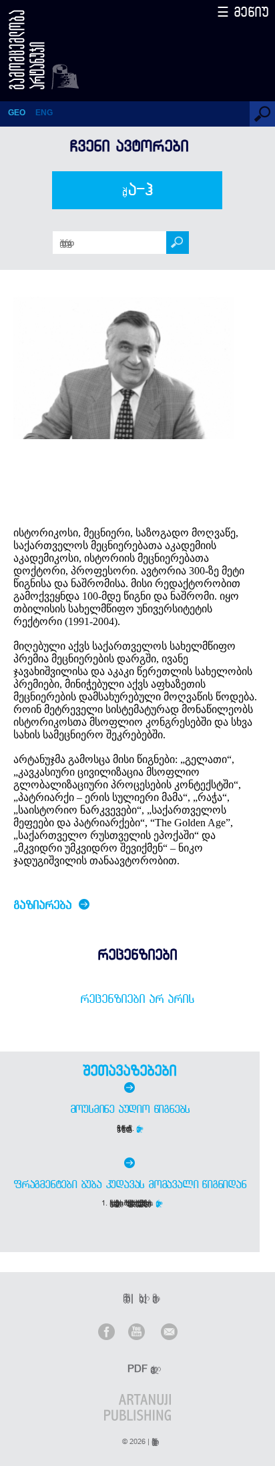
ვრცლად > (139, 1128)
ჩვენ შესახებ (124, 1297)
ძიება (138, 190)
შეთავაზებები (129, 1070)
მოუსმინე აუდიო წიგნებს (130, 1109)
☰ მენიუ (243, 12)
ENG (44, 112)
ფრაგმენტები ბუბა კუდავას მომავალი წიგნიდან (129, 1184)
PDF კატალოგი (138, 1368)
